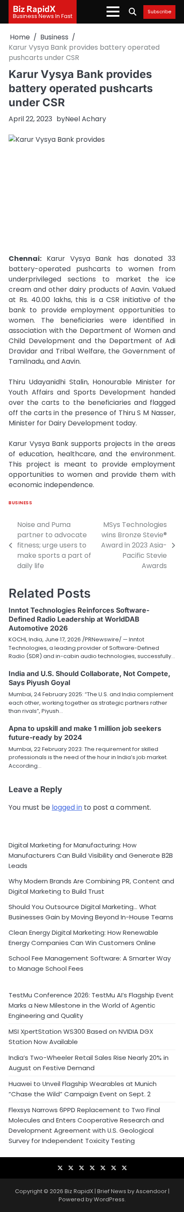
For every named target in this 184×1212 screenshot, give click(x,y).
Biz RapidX (34, 8)
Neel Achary (85, 119)
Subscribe (159, 12)
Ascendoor (151, 1191)
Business (20, 502)
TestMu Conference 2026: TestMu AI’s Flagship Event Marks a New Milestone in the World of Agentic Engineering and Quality (91, 1005)
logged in (67, 807)
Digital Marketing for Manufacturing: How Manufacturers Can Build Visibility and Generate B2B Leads (91, 855)
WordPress (109, 1199)
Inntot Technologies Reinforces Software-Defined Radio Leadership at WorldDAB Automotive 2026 (79, 619)
